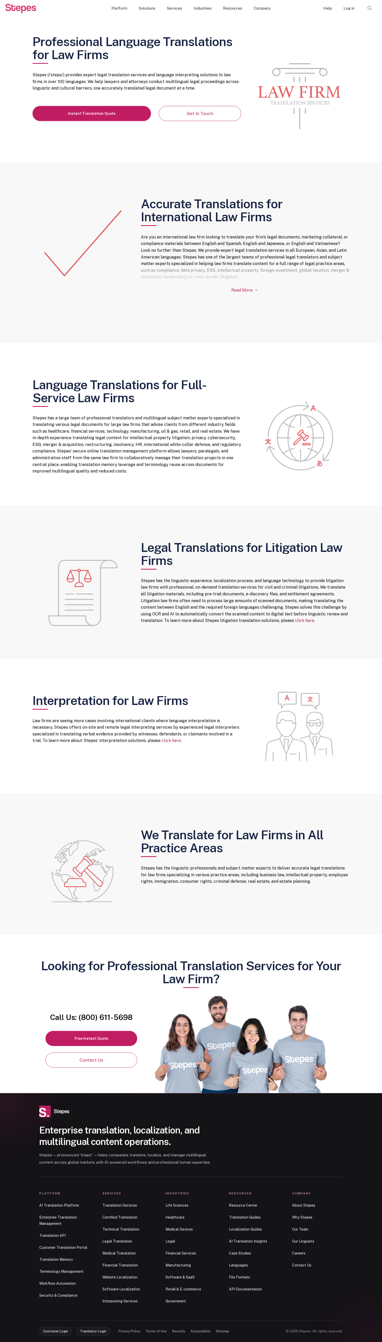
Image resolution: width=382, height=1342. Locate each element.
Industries (203, 8)
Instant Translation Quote (91, 113)
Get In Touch (200, 113)
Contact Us (91, 1060)
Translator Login (93, 1331)
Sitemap (222, 1331)
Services (174, 8)
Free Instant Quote (91, 1038)
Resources (232, 8)
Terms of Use (156, 1331)
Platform (119, 8)
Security (178, 1331)
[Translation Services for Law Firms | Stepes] (20, 8)
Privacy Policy (129, 1331)
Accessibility (200, 1331)
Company (262, 8)
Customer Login (55, 1331)
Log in (349, 8)
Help (327, 8)
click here (304, 620)
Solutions (147, 8)
